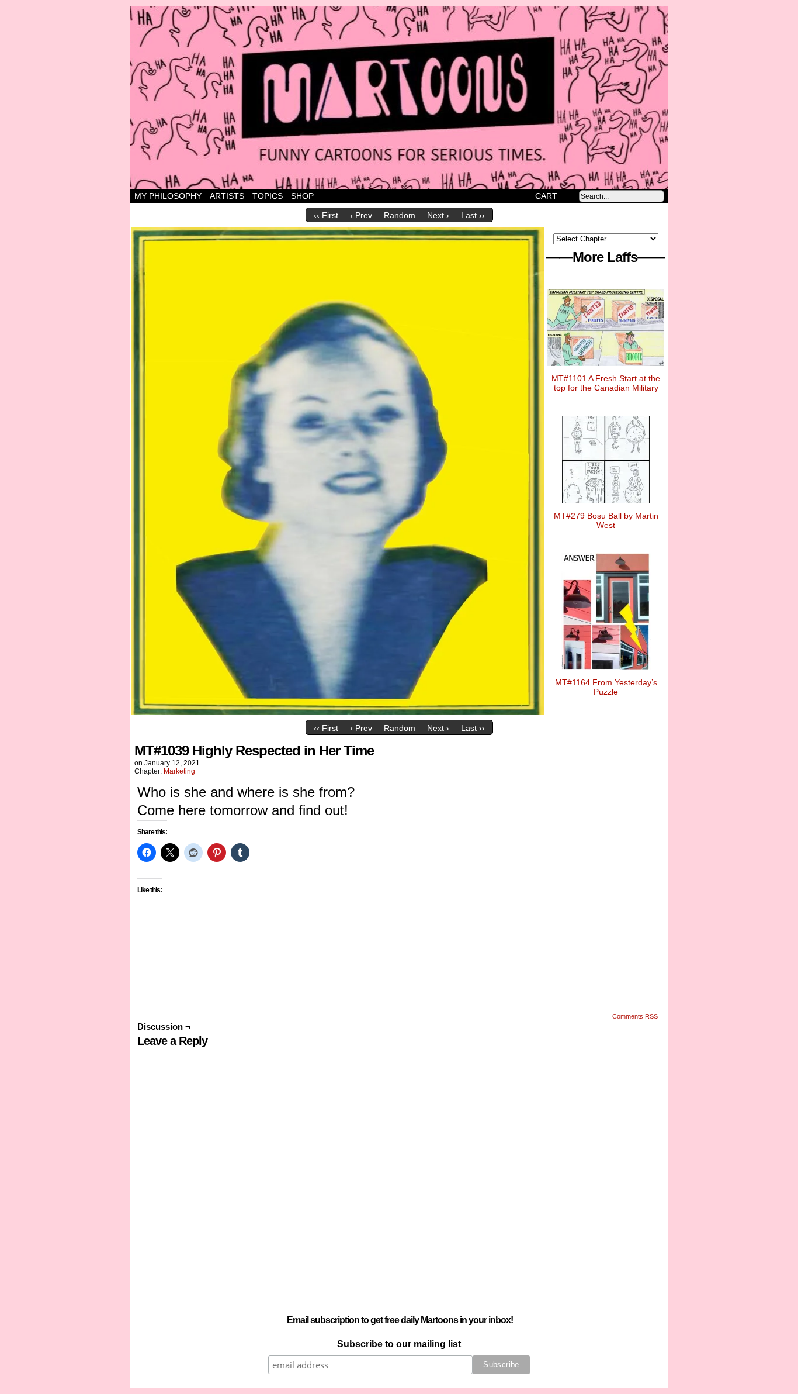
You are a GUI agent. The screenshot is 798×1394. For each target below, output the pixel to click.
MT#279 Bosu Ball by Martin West (606, 520)
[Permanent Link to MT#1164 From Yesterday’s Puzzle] (606, 673)
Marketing (179, 771)
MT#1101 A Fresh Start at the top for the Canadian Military (605, 383)
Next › (438, 215)
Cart (546, 196)
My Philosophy (168, 196)
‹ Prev (361, 215)
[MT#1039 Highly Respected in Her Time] (337, 711)
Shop (302, 196)
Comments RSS (635, 1016)
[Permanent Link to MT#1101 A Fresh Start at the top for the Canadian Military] (605, 369)
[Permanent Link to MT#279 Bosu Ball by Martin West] (606, 506)
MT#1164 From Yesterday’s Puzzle (606, 687)
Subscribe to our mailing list (399, 1344)
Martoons (422, 97)
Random (399, 215)
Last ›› (473, 215)
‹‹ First (326, 215)
